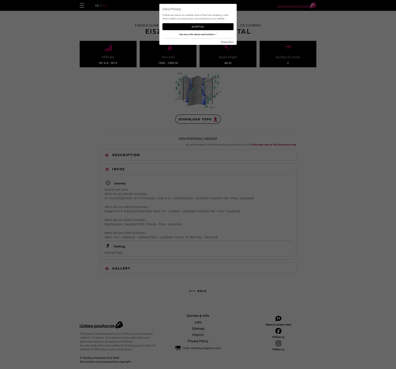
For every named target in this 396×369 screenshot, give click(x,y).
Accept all (198, 26)
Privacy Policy (227, 41)
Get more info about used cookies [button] (196, 34)
